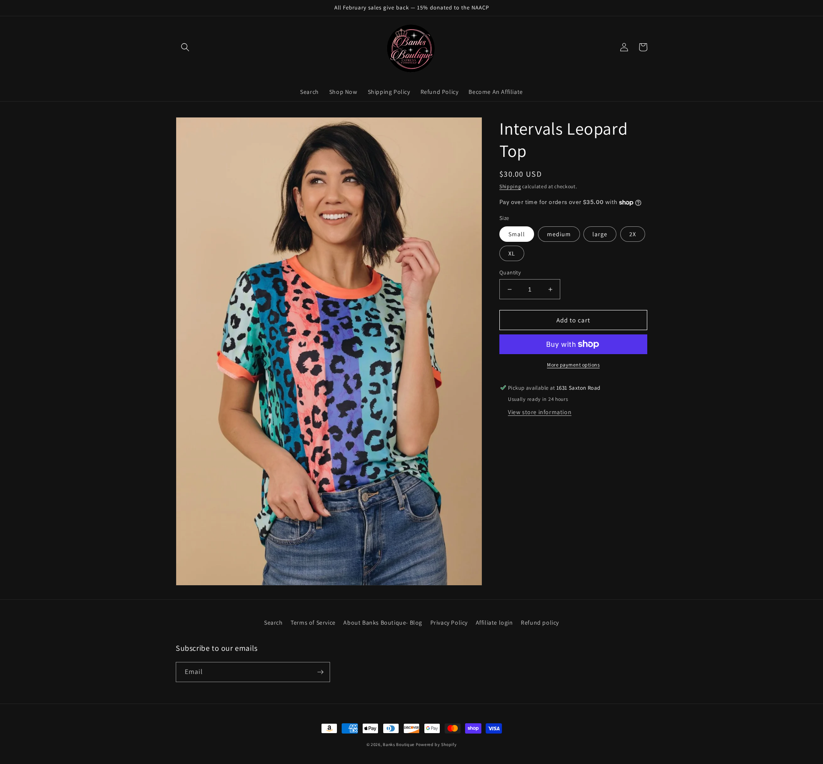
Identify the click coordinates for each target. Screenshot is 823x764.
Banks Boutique (399, 744)
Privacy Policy (449, 622)
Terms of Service (313, 622)
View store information (539, 412)
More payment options (573, 364)
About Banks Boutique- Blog (382, 622)
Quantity (510, 272)
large (599, 234)
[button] (185, 47)
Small (516, 234)
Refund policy (540, 622)
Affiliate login (494, 622)
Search (273, 622)
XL (511, 253)
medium (559, 234)
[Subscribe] (320, 672)
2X (632, 234)
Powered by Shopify (436, 744)
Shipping (510, 186)
